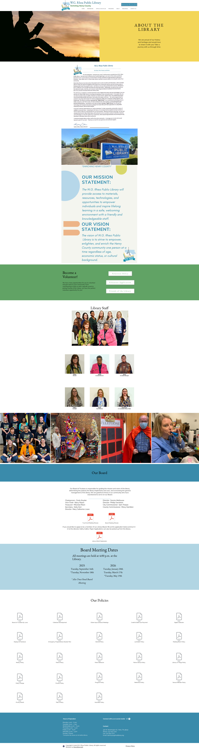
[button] (118, 8)
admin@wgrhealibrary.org (115, 735)
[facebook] (127, 719)
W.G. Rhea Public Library (85, 3)
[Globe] (64, 746)
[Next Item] (196, 437)
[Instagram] (129, 719)
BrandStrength (78, 747)
